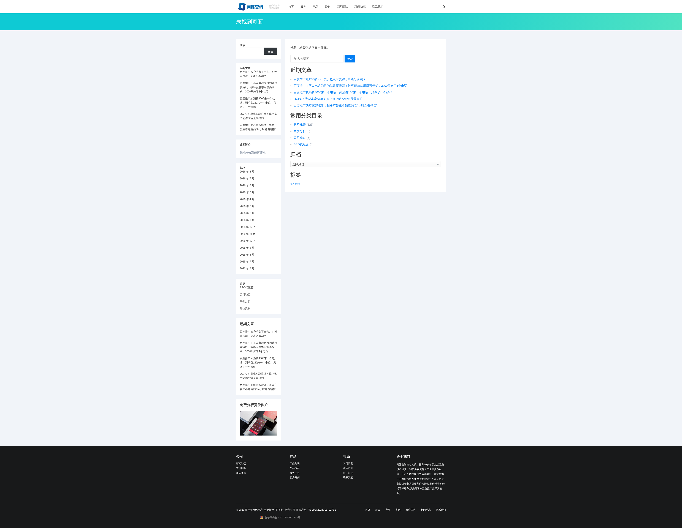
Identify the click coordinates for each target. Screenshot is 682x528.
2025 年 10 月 (248, 240)
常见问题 (348, 463)
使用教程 (348, 468)
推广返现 (348, 473)
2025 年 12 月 (248, 226)
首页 (291, 6)
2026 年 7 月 (247, 178)
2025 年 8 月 (247, 254)
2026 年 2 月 (247, 213)
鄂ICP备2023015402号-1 (322, 509)
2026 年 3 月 (247, 206)
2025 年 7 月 (247, 261)
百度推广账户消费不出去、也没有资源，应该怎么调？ (330, 79)
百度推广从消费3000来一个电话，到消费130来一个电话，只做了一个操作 (343, 92)
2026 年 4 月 (247, 199)
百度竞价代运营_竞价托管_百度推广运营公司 (270, 509)
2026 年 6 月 (247, 185)
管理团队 (342, 6)
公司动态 (300, 137)
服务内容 (295, 473)
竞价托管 (300, 124)
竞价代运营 (295, 184)
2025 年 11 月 (247, 233)
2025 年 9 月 (247, 247)
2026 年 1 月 (247, 219)
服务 (303, 6)
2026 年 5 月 (247, 192)
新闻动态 (360, 6)
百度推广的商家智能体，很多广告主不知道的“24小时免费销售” (335, 105)
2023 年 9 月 (247, 268)
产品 (315, 6)
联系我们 (377, 6)
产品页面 (295, 468)
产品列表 (295, 463)
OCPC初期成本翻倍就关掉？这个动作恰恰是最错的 (328, 99)
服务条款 (241, 473)
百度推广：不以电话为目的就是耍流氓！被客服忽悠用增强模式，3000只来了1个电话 (350, 85)
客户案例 (295, 477)
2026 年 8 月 (247, 171)
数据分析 (300, 131)
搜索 (350, 58)
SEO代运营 (301, 144)
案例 (327, 6)
